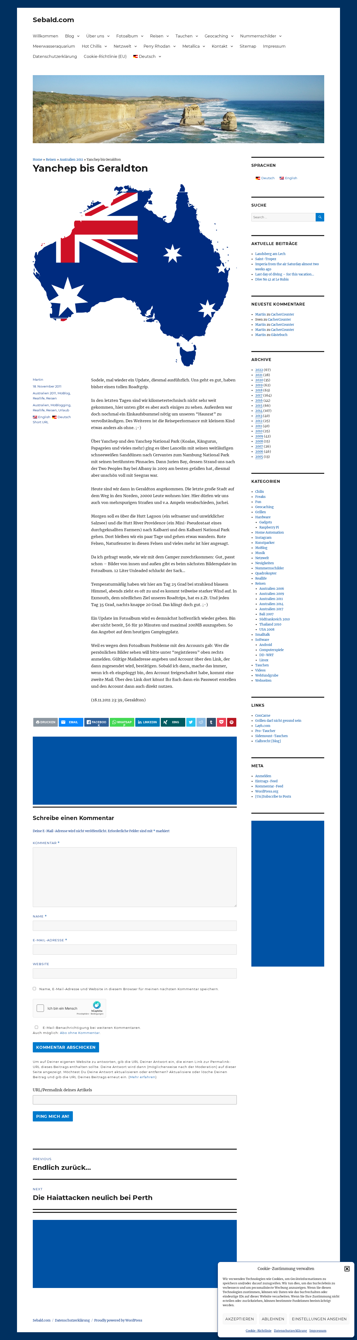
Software (262, 640)
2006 (259, 452)
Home (37, 159)
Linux (263, 660)
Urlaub (63, 410)
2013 (258, 416)
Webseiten (263, 681)
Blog (69, 36)
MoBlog (64, 393)
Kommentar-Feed (269, 786)
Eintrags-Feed (266, 781)
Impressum (317, 1330)
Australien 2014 (271, 604)
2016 (259, 400)
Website (41, 964)
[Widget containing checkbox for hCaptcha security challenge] (69, 1008)
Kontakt (220, 46)
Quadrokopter (266, 573)
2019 (259, 385)
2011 (258, 426)
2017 (259, 395)
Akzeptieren (239, 1319)
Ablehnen (273, 1319)
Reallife (39, 398)
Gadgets (265, 522)
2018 (259, 390)
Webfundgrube (266, 675)
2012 (259, 421)
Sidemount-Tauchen (271, 736)
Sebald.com (53, 20)
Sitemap (248, 46)
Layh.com (262, 726)
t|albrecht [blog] (268, 741)
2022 (259, 370)
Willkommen (45, 36)
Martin (38, 379)
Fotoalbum (127, 36)
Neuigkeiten (264, 563)
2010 (259, 431)
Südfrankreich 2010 (274, 619)
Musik (260, 553)
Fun (258, 502)
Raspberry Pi (269, 527)
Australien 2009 (271, 594)
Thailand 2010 (270, 624)
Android (265, 645)
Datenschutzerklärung (290, 1330)
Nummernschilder (258, 36)
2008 (259, 441)
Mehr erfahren (142, 1077)
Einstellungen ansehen (319, 1319)
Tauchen (184, 36)
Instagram (263, 538)
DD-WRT (266, 655)
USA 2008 (266, 629)
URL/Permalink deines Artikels (62, 1089)
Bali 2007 (266, 614)
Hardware (263, 517)
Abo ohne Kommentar (80, 1033)
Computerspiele (271, 650)
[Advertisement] (136, 771)
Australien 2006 (271, 589)
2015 (259, 406)
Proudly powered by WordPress (118, 1320)
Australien (41, 405)
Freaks (260, 497)
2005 (259, 457)
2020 (259, 380)
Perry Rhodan (157, 46)
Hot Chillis (92, 46)
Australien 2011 (71, 159)
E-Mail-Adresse (50, 940)
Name (40, 916)
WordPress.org (266, 791)
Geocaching (216, 36)
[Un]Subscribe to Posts (273, 796)
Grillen (260, 512)
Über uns (95, 36)
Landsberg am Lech (270, 254)
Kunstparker (265, 543)
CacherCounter (282, 314)
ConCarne (262, 716)
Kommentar (46, 843)
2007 (259, 446)
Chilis (259, 492)
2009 (259, 436)
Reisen (156, 36)
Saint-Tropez (265, 259)
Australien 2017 (271, 609)
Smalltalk (262, 635)
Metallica (191, 46)
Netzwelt (122, 46)
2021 (259, 375)
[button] (347, 1268)
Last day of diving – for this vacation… (284, 274)
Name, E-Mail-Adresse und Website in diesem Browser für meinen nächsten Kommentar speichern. (129, 989)
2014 (259, 411)
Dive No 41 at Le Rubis (272, 279)
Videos (260, 670)
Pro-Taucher (265, 731)
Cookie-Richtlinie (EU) (105, 56)
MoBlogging (60, 405)
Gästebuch (279, 335)
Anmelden (263, 776)
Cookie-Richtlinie (259, 1330)
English (44, 417)
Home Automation (269, 532)
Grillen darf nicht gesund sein (278, 721)
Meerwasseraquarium (54, 46)
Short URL (41, 422)
